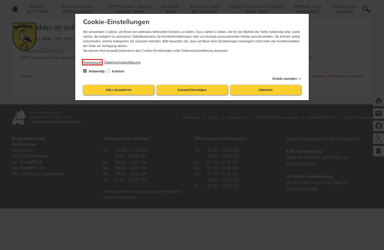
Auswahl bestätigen (192, 90)
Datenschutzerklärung (122, 62)
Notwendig (96, 71)
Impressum (92, 62)
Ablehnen (265, 90)
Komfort (117, 71)
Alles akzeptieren (118, 90)
